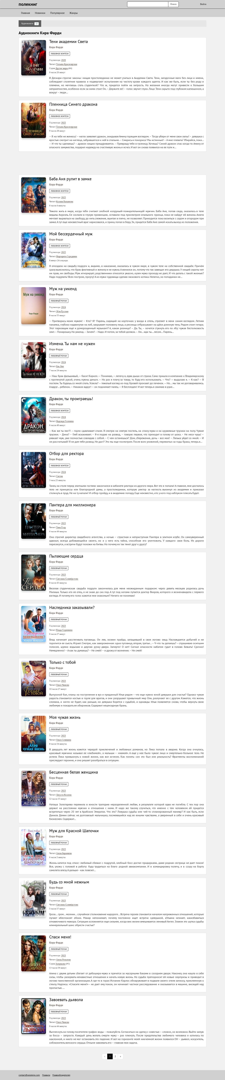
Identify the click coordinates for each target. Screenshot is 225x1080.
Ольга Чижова (62, 685)
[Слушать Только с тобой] (33, 678)
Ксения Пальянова (64, 201)
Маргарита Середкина (66, 256)
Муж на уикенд (63, 288)
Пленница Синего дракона (73, 104)
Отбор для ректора (66, 453)
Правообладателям (61, 1075)
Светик (59, 476)
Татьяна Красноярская (66, 64)
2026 (63, 60)
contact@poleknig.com (29, 1075)
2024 (63, 307)
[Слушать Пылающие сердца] (33, 572)
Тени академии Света (68, 41)
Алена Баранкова (64, 853)
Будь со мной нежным (69, 882)
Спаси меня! (60, 937)
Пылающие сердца (66, 556)
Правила (46, 1075)
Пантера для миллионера (72, 504)
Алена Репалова (63, 959)
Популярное (57, 12)
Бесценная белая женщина (73, 772)
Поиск (173, 4)
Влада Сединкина (64, 630)
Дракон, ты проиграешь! (71, 398)
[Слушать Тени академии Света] (33, 57)
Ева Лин (60, 366)
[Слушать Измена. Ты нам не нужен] (33, 360)
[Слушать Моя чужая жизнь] (33, 733)
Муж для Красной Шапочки (74, 830)
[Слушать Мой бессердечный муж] (33, 249)
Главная (25, 12)
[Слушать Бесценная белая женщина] (33, 788)
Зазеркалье (61, 963)
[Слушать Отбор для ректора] (33, 469)
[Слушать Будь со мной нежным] (33, 898)
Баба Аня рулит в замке (70, 178)
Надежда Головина (65, 421)
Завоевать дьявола (66, 999)
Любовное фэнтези (60, 54)
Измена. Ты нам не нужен (72, 343)
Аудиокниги (29, 23)
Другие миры (62, 68)
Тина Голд (61, 527)
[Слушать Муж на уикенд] (33, 305)
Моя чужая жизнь (65, 717)
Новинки (40, 12)
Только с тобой (62, 662)
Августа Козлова (63, 794)
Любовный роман (59, 301)
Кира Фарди (56, 47)
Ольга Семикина (63, 739)
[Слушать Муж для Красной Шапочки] (33, 847)
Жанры (74, 12)
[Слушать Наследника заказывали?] (33, 623)
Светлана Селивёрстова (67, 578)
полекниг (28, 4)
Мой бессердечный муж (70, 233)
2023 (63, 523)
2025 (63, 122)
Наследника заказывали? (72, 607)
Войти (203, 4)
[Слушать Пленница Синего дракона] (33, 120)
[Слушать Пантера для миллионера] (33, 521)
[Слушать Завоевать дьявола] (33, 1016)
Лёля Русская (62, 311)
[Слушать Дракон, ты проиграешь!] (33, 415)
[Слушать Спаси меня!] (33, 953)
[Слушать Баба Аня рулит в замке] (33, 195)
